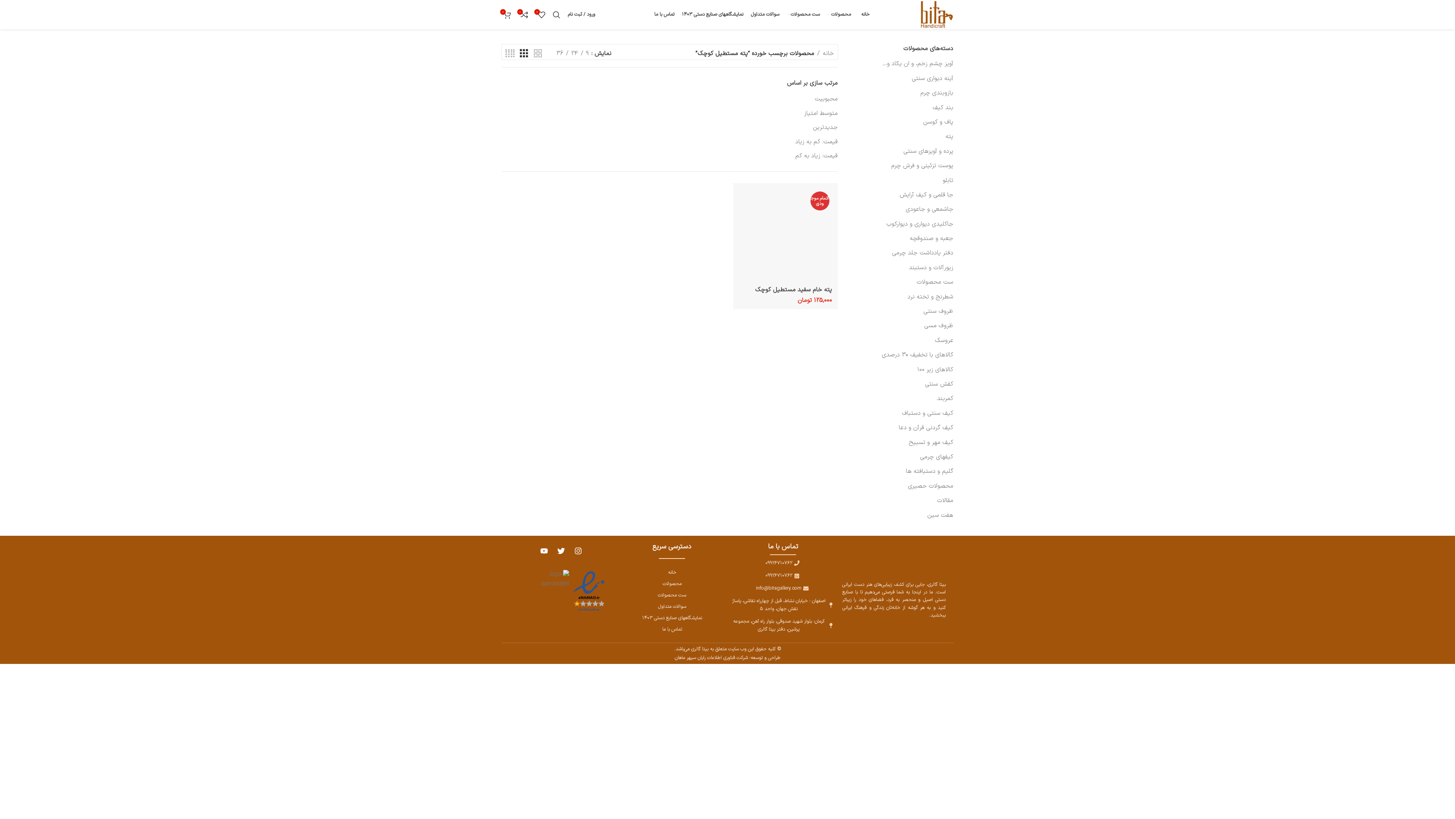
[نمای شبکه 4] (510, 54)
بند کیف (942, 107)
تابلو (948, 180)
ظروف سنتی (938, 311)
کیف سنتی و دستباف (927, 413)
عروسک (944, 340)
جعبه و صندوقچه (931, 238)
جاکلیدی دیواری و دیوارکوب (919, 224)
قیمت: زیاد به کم (816, 155)
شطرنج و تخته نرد (930, 296)
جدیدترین (825, 127)
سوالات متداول (672, 606)
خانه (828, 53)
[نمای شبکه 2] (538, 54)
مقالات (945, 500)
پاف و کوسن (938, 122)
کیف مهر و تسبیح (931, 442)
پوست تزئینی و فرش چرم (922, 165)
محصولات (672, 583)
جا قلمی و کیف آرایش (926, 194)
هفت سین (940, 515)
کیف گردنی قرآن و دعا (926, 427)
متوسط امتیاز (821, 113)
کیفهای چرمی (936, 456)
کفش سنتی (939, 384)
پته (949, 136)
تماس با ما (672, 629)
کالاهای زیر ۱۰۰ (935, 369)
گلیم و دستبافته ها (929, 471)
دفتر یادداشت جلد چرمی (922, 252)
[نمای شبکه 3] (524, 54)
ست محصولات (935, 282)
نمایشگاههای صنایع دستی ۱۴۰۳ (672, 617)
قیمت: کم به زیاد (816, 141)
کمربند (945, 398)
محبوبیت (826, 99)
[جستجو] (556, 14)
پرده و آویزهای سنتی (928, 151)
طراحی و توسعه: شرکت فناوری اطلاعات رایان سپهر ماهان (728, 657)
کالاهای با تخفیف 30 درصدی (917, 354)
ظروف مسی (938, 325)
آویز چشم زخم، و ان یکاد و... (917, 63)
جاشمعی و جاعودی (929, 209)
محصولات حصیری (930, 486)
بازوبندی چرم (936, 92)
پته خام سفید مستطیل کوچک (793, 289)
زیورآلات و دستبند (931, 267)
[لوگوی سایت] (935, 14)
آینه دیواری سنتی (932, 78)
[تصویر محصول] (785, 235)
